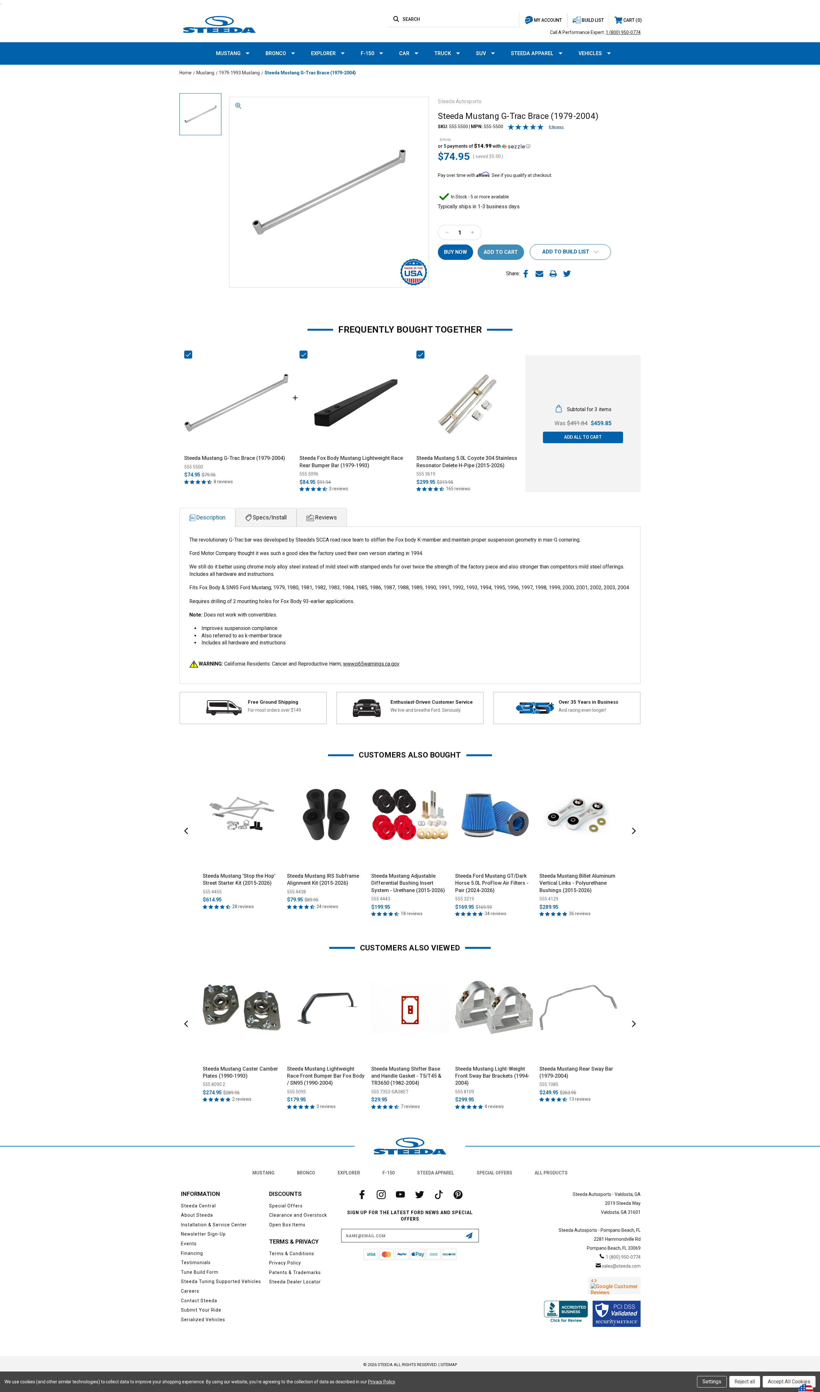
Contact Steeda (199, 1300)
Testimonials (196, 1262)
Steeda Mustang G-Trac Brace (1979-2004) (234, 458)
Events (189, 1243)
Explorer (323, 53)
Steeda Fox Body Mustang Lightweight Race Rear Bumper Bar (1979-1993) (351, 461)
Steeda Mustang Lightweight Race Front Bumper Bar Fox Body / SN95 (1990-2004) (326, 1076)
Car (404, 53)
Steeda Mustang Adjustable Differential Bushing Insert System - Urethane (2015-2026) (408, 883)
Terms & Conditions (291, 1253)
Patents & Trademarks (295, 1272)
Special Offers (494, 1172)
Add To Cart (242, 861)
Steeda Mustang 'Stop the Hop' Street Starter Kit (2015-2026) (239, 879)
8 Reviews (556, 127)
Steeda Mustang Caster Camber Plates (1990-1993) (240, 1072)
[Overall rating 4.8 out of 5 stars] (526, 128)
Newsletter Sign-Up (203, 1234)
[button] (484, 146)
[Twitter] (567, 273)
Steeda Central (198, 1205)
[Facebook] (525, 273)
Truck (442, 53)
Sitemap (448, 1364)
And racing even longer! (582, 710)
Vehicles (590, 53)
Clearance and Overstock (298, 1215)
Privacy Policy (285, 1262)
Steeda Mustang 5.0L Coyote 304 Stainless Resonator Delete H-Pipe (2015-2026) (466, 461)
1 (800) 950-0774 (623, 32)
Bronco (276, 53)
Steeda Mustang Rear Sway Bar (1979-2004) (576, 1072)
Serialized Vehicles (203, 1319)
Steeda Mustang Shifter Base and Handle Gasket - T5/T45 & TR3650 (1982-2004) (406, 1076)
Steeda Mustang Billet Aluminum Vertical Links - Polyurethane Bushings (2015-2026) (577, 883)
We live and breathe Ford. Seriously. (425, 710)
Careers (190, 1291)
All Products (551, 1172)
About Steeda (197, 1215)
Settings (711, 1382)
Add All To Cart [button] (583, 437)
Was (570, 423)
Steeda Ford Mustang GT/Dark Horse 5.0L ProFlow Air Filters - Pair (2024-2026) (492, 883)
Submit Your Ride (201, 1310)
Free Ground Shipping (273, 702)
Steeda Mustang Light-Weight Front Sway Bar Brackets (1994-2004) (492, 1076)
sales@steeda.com (621, 1266)
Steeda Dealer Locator (295, 1281)
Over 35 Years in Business (588, 702)
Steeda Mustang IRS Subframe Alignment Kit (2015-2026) (323, 879)
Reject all (744, 1382)
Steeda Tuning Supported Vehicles (221, 1281)
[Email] (539, 273)
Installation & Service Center (214, 1224)
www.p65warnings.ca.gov (371, 664)
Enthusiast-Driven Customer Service (431, 702)
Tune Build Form (199, 1272)
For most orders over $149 (274, 710)
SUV (481, 53)
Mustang (228, 53)
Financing (192, 1253)
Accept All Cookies (789, 1382)
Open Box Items (287, 1224)
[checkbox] (188, 355)
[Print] (553, 273)
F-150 (367, 53)
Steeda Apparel (532, 53)
